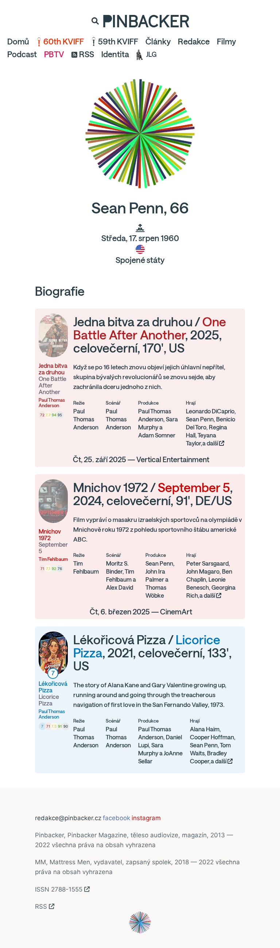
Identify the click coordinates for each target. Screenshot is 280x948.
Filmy (226, 41)
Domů (18, 41)
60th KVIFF (63, 41)
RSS (86, 54)
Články (158, 41)
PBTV (54, 54)
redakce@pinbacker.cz (68, 818)
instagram (146, 818)
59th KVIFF (118, 41)
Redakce (194, 41)
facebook (116, 818)
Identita (115, 54)
